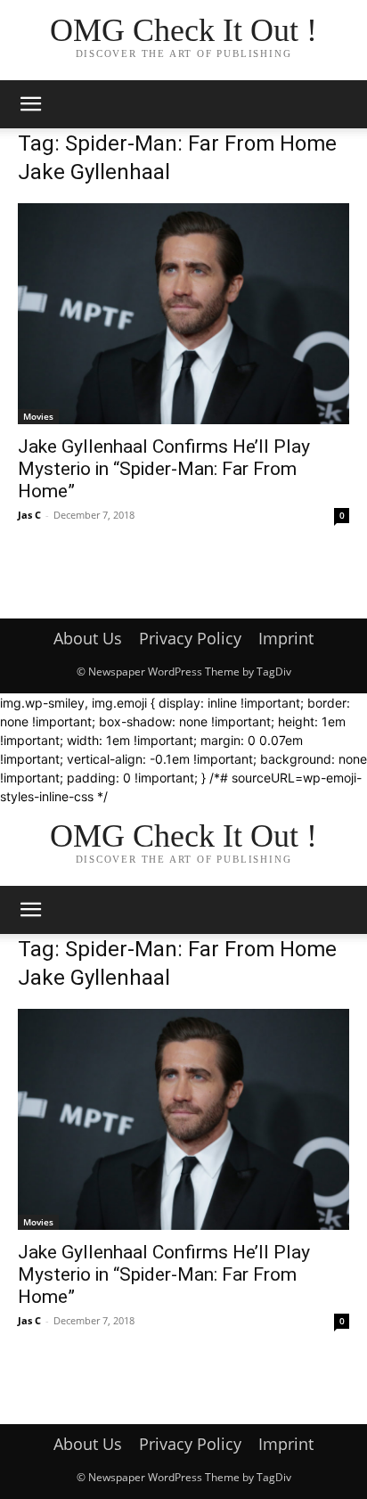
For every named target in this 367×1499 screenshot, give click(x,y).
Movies (38, 416)
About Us (87, 638)
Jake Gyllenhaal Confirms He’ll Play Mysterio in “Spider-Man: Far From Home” (164, 469)
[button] (30, 104)
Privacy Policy (190, 638)
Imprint (286, 638)
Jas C (29, 514)
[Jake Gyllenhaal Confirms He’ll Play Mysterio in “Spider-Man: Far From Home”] (183, 313)
